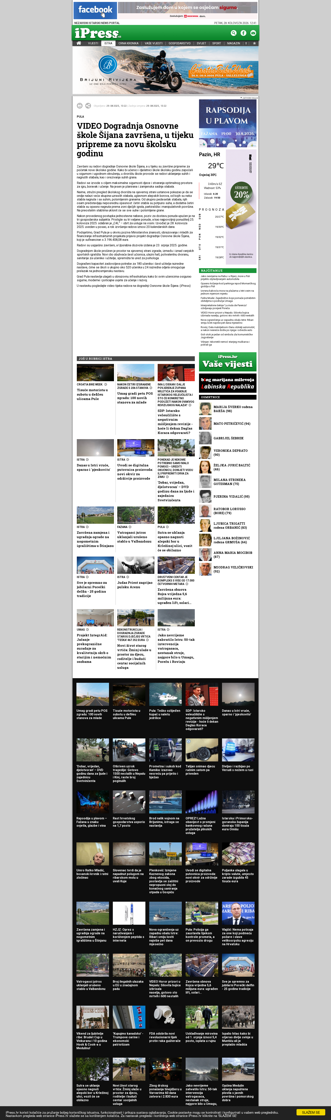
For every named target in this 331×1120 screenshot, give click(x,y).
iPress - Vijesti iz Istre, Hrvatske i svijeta (75, 43)
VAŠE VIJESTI (153, 43)
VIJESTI (93, 43)
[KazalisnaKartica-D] (240, 207)
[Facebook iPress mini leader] (95, 11)
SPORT (216, 43)
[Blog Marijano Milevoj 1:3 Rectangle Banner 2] (227, 383)
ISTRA (108, 43)
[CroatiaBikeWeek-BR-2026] (165, 70)
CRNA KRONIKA (128, 43)
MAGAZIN (233, 43)
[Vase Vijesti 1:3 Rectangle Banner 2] (227, 362)
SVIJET (201, 43)
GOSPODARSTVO (180, 43)
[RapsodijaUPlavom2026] (227, 123)
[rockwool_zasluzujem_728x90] (187, 11)
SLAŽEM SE (311, 1112)
